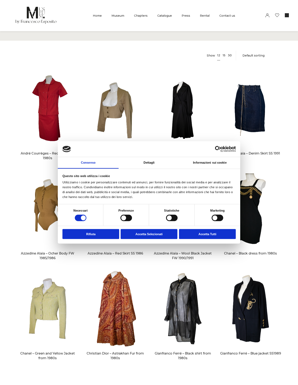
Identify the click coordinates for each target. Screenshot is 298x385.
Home (97, 15)
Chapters (141, 15)
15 (224, 55)
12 (218, 55)
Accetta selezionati (149, 234)
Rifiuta (90, 234)
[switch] (126, 218)
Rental (205, 15)
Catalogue (164, 15)
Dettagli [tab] (149, 162)
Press (186, 15)
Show (211, 55)
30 (230, 55)
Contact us (227, 15)
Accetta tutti (207, 234)
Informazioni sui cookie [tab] (209, 162)
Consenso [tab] (88, 162)
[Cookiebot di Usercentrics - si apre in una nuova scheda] (218, 149)
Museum (117, 15)
